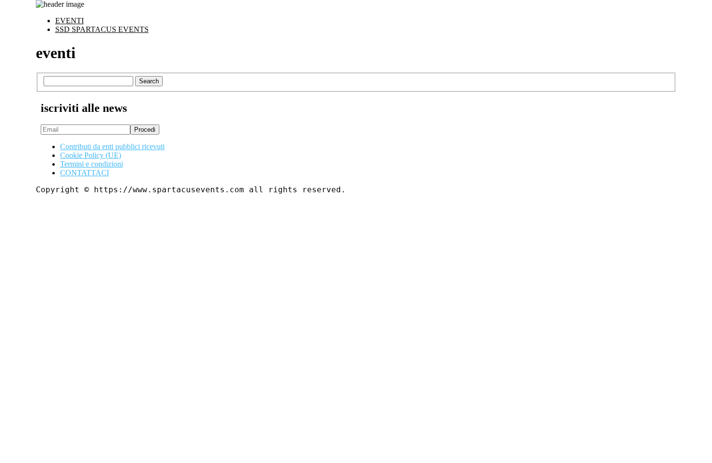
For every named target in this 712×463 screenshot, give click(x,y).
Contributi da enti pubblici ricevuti (112, 146)
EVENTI (69, 20)
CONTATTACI (84, 173)
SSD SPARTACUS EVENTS (102, 29)
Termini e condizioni (91, 164)
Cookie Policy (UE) (90, 155)
